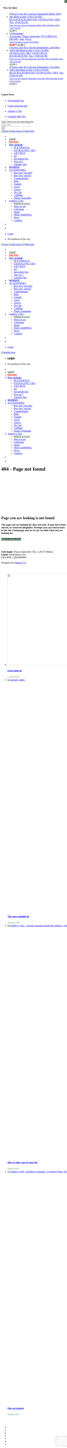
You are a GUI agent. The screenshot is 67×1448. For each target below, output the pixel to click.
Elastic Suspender (31, 36)
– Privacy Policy (15, 1444)
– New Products (15, 1433)
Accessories (15, 36)
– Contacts (12, 1427)
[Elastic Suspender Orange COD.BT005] (16, 33)
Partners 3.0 (20, 562)
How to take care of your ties (22, 1162)
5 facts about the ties (17, 106)
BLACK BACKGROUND (23, 19)
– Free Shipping (15, 1438)
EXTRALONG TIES (49, 19)
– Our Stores (13, 1430)
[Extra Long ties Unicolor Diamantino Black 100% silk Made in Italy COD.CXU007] (36, 16)
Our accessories (15, 1408)
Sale (22, 39)
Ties (11, 22)
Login (10, 233)
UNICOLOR (21, 22)
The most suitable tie (18, 916)
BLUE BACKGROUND (22, 72)
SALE (28, 39)
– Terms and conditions (18, 1441)
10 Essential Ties (15, 100)
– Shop (10, 1435)
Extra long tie (14, 670)
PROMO (13, 39)
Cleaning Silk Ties (16, 116)
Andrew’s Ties (14, 111)
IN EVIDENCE (49, 36)
